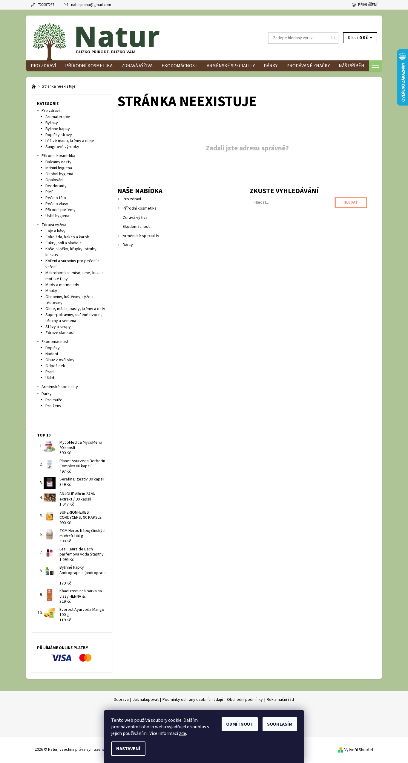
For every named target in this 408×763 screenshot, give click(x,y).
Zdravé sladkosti (60, 333)
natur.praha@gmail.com (91, 4)
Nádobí (51, 354)
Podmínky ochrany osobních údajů (192, 700)
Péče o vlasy (56, 204)
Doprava (121, 700)
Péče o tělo (55, 198)
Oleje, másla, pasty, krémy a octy (75, 309)
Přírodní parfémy (60, 210)
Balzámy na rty (58, 162)
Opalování (54, 180)
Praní (49, 372)
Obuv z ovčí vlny (59, 360)
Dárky (270, 65)
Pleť (49, 192)
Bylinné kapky (57, 129)
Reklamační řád (280, 700)
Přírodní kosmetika (89, 65)
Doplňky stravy (58, 135)
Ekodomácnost (180, 65)
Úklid (49, 378)
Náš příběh (351, 65)
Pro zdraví (43, 65)
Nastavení (128, 748)
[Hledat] (333, 38)
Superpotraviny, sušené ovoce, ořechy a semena (73, 318)
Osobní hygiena (59, 174)
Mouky (51, 291)
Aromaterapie (57, 117)
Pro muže (53, 400)
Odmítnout (239, 724)
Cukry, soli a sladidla (63, 243)
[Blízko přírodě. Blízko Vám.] (34, 86)
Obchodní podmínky (245, 700)
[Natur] (105, 37)
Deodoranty (56, 186)
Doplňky (52, 348)
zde (182, 733)
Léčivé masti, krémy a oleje (69, 141)
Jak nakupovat (146, 700)
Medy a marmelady (62, 285)
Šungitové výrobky (62, 147)
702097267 (46, 4)
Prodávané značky (308, 65)
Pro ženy (53, 406)
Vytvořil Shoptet (358, 750)
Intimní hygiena (58, 168)
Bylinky (51, 123)
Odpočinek (55, 366)
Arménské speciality (231, 65)
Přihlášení (367, 4)
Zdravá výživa (137, 65)
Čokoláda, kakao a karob (67, 237)
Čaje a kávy (55, 231)
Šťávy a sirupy (58, 327)
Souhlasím (279, 724)
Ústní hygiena (57, 216)
